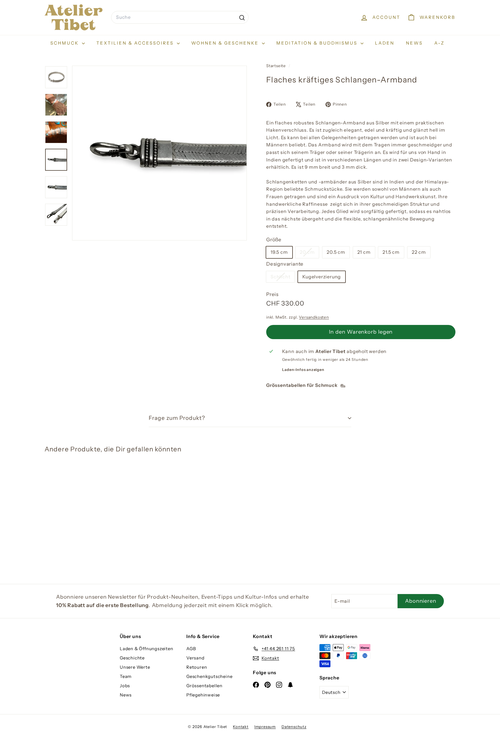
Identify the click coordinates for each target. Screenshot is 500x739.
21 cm (364, 252)
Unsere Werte (135, 667)
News (414, 43)
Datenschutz (294, 726)
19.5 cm (279, 252)
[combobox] (180, 17)
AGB (191, 648)
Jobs (125, 685)
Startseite (276, 65)
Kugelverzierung (321, 277)
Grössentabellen (204, 685)
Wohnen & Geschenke (225, 43)
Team (126, 676)
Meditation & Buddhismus (317, 43)
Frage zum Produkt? (177, 418)
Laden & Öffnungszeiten (146, 648)
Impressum (265, 726)
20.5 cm (336, 252)
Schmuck (65, 43)
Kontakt (241, 726)
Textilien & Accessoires (135, 43)
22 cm (419, 252)
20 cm (309, 253)
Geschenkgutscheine (209, 676)
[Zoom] (159, 153)
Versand (195, 658)
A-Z (439, 43)
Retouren (196, 667)
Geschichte (132, 658)
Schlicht (283, 278)
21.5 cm (391, 252)
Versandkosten (314, 317)
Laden (384, 43)
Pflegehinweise (203, 695)
